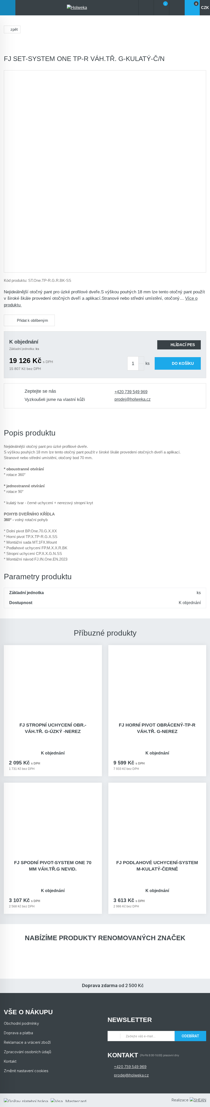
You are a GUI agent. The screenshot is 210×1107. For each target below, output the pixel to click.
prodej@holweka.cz (132, 399)
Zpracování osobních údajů (27, 1051)
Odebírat (190, 1036)
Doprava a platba (18, 1032)
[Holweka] (76, 7)
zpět (14, 29)
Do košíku (183, 363)
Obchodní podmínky (21, 1023)
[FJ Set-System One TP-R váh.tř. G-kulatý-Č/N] (105, 171)
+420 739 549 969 (131, 392)
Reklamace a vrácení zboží (27, 1042)
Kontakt (10, 1061)
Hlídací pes (183, 345)
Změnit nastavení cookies (26, 1070)
